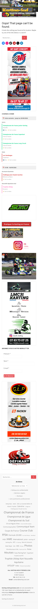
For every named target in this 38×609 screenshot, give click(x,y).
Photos (28, 545)
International (18, 539)
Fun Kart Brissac (26, 535)
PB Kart (22, 546)
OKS (17, 546)
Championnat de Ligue (18, 516)
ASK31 (14, 504)
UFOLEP (10, 565)
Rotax (29, 549)
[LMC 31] (19, 313)
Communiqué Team (25, 526)
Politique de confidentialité (19, 490)
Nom (6, 361)
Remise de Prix (22, 549)
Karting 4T (32, 539)
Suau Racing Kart (20, 553)
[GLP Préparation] (19, 412)
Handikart (33, 535)
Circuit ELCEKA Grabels (26, 523)
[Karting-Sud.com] (19, 3)
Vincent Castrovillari (25, 566)
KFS (14, 542)
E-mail (6, 368)
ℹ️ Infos (5, 130)
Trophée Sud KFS (18, 556)
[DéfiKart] (19, 457)
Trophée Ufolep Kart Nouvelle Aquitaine (19, 560)
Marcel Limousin (27, 542)
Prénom (7, 354)
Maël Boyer (8, 546)
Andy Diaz (9, 504)
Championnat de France (19, 512)
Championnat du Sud (18, 520)
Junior (26, 539)
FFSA (5, 535)
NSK (14, 546)
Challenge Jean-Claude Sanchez (19, 509)
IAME (9, 539)
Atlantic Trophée (11, 506)
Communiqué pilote (9, 527)
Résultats (9, 552)
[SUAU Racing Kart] (19, 207)
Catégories (27, 506)
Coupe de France (12, 531)
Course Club (26, 530)
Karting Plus (9, 542)
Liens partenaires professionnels (20, 499)
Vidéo (17, 566)
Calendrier (20, 506)
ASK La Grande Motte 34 (24, 504)
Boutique (20, 496)
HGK (4, 539)
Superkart (30, 553)
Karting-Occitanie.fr (8, 599)
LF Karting (18, 542)
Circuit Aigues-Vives (13, 524)
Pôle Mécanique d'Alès (12, 549)
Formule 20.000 (15, 535)
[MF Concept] (19, 78)
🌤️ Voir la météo (12, 130)
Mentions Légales (19, 493)
